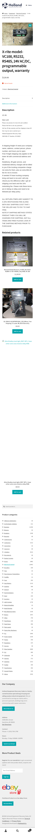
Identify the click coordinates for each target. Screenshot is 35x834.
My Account (6, 831)
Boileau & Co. (22, 823)
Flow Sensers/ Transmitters (12, 574)
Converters (7, 546)
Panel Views (7, 624)
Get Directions (6, 724)
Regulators (7, 643)
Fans (5, 571)
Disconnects (7, 555)
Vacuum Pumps (8, 671)
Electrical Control (21, 13)
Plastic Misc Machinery (10, 630)
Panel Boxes (7, 621)
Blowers (6, 530)
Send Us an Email (9, 744)
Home (6, 13)
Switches (6, 661)
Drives (6, 561)
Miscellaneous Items (10, 611)
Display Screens (8, 558)
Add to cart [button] (17, 279)
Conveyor (7, 549)
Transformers (8, 668)
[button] (30, 25)
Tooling (6, 665)
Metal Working (8, 608)
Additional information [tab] (9, 104)
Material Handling (9, 605)
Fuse (5, 580)
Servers (6, 646)
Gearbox (6, 586)
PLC (5, 633)
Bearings (6, 527)
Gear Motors (7, 583)
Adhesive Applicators (10, 521)
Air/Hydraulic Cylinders (10, 524)
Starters (6, 658)
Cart (27, 829)
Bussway (6, 536)
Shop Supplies (8, 649)
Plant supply (7, 627)
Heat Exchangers (9, 593)
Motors (6, 615)
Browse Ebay (8, 803)
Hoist (5, 596)
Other (5, 618)
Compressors (8, 539)
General (6, 589)
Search (17, 831)
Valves (6, 674)
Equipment (12, 13)
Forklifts (6, 577)
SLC (5, 652)
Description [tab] (6, 98)
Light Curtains (8, 602)
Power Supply (8, 636)
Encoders (7, 568)
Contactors (7, 543)
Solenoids (7, 655)
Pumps (6, 640)
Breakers (6, 533)
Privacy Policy (16, 821)
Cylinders (6, 552)
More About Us (8, 709)
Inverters (6, 599)
